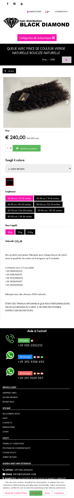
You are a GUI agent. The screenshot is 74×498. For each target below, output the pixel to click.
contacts (7, 422)
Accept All (35, 493)
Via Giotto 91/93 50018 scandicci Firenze (41, 478)
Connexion (60, 11)
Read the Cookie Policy (16, 493)
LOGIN (5, 431)
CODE (52, 59)
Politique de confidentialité (16, 447)
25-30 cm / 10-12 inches (19, 198)
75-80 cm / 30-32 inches (50, 210)
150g (20, 232)
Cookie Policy (9, 452)
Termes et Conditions (13, 443)
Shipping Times (10, 392)
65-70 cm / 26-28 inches (20, 210)
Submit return (10, 456)
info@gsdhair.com (24, 474)
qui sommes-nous (11, 413)
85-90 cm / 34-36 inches (20, 216)
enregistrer (35, 11)
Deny (47, 493)
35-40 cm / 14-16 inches (47, 198)
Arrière (11, 70)
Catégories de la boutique (35, 37)
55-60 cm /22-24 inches (48, 204)
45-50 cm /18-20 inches (19, 204)
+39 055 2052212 (23, 469)
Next (66, 102)
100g (10, 232)
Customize (59, 493)
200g (30, 232)
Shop (44, 59)
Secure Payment (10, 397)
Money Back (8, 401)
